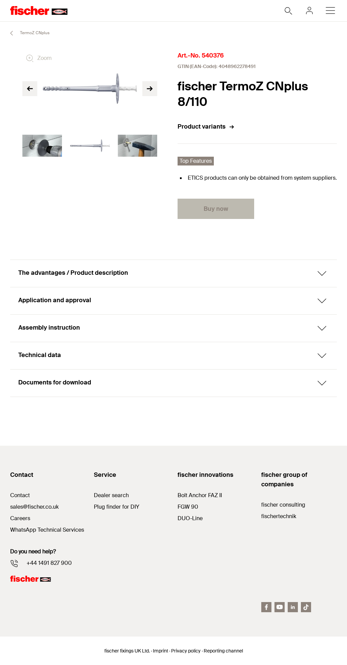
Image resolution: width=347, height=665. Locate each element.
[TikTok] (306, 607)
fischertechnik (278, 516)
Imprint (160, 651)
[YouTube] (279, 607)
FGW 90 (188, 506)
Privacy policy (186, 651)
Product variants (202, 127)
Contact (20, 495)
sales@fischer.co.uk (34, 506)
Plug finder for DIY (116, 506)
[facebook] (266, 607)
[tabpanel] (42, 146)
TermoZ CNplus (34, 33)
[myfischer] (309, 10)
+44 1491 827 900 (49, 563)
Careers (20, 518)
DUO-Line (190, 518)
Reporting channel (223, 651)
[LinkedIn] (293, 607)
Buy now (216, 209)
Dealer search (111, 495)
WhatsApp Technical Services (47, 529)
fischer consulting (283, 504)
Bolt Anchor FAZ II (200, 495)
